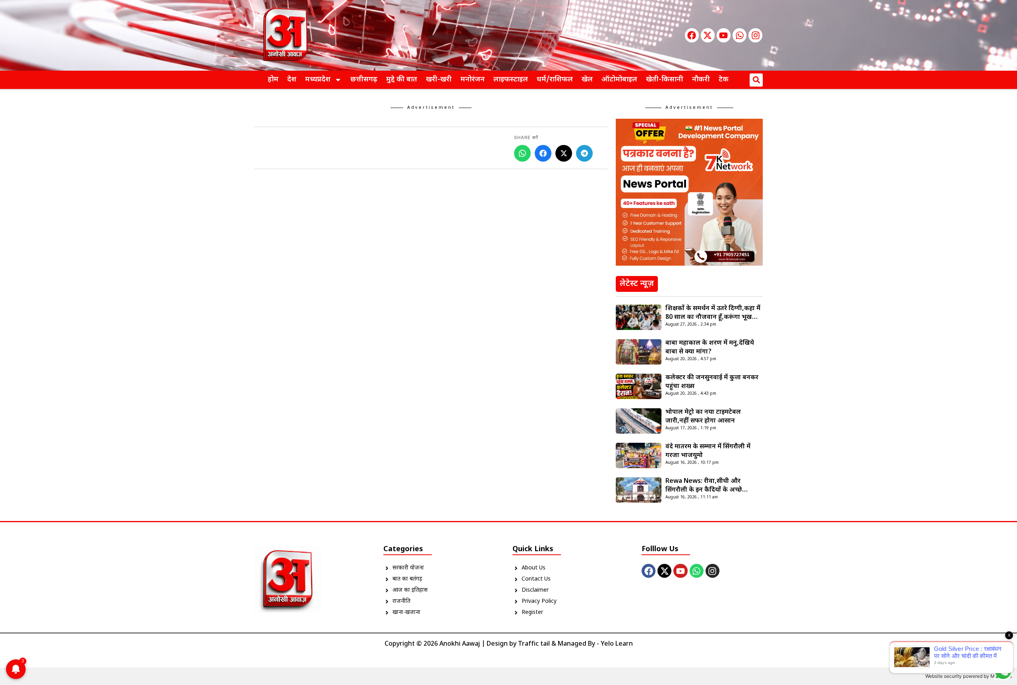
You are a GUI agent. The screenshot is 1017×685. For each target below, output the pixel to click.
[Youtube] (724, 35)
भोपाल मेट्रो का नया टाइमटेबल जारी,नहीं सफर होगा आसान (703, 416)
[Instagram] (755, 35)
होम (273, 79)
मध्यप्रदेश (318, 79)
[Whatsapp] (739, 35)
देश (291, 79)
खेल (587, 79)
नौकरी (701, 79)
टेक (724, 79)
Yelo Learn (617, 644)
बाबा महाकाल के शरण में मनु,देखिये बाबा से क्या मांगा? (709, 347)
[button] (756, 80)
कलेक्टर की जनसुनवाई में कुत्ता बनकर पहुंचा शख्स (711, 382)
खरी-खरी (439, 79)
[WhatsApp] (522, 153)
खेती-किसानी (664, 79)
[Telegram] (584, 153)
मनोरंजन (472, 79)
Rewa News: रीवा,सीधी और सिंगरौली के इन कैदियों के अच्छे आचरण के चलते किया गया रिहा (704, 486)
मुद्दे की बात (401, 79)
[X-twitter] (708, 35)
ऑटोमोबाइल (619, 79)
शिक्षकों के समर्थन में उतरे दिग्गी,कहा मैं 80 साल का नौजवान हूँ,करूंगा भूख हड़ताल (712, 313)
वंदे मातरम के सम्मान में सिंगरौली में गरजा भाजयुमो (707, 451)
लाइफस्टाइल (510, 79)
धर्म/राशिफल (555, 79)
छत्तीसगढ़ (363, 79)
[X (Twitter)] (563, 153)
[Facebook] (692, 35)
